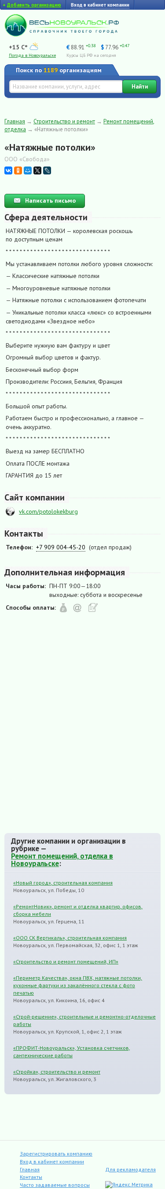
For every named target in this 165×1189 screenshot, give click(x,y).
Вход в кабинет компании (52, 1161)
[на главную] (61, 34)
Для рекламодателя (130, 1169)
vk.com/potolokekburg (48, 511)
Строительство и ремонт (64, 121)
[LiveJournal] (47, 170)
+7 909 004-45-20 (60, 547)
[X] (37, 170)
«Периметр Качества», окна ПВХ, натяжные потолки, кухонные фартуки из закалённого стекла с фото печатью (77, 985)
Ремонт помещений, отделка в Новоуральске (62, 859)
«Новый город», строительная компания (63, 882)
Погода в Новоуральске (32, 55)
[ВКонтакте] (8, 170)
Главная (14, 121)
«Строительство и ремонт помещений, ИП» (65, 961)
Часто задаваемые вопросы (55, 1185)
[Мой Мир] (28, 170)
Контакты (31, 1177)
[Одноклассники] (18, 170)
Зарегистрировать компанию (56, 1153)
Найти (140, 86)
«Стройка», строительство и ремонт (56, 1071)
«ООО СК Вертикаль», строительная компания (70, 937)
